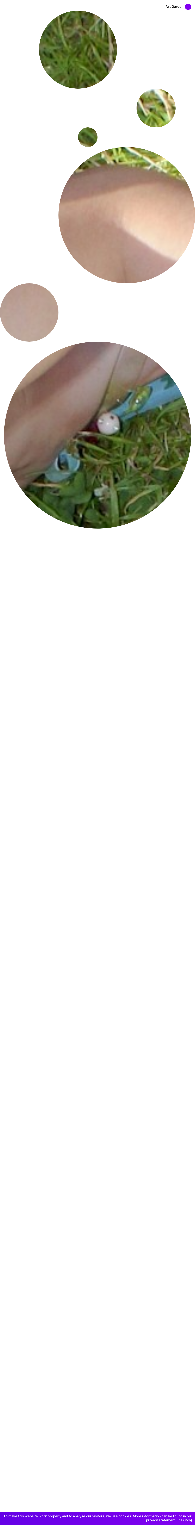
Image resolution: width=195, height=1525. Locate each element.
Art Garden (174, 7)
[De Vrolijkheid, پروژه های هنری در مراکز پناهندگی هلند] (190, 5)
